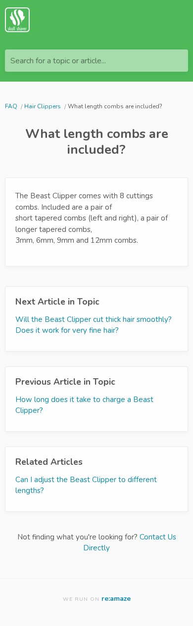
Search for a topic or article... (58, 61)
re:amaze (116, 598)
